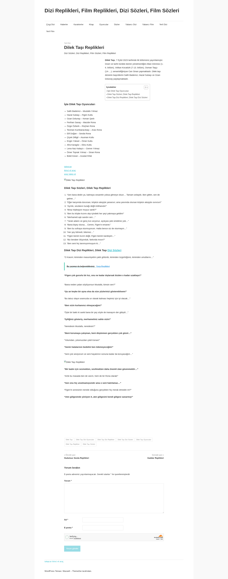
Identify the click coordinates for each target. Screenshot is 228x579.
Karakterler (78, 24)
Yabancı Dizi (131, 24)
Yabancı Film (148, 24)
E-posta (68, 528)
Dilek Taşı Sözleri (89, 444)
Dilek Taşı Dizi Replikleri (105, 440)
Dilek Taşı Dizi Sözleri (125, 440)
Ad (66, 520)
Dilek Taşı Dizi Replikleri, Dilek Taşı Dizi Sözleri (127, 97)
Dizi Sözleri (114, 250)
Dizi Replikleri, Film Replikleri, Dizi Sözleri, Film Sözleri (112, 10)
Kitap (91, 24)
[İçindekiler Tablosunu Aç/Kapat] (144, 87)
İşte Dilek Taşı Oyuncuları (118, 91)
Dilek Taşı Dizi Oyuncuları (85, 440)
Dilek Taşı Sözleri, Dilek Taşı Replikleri (123, 94)
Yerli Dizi (163, 24)
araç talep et (70, 174)
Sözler (117, 24)
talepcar (68, 167)
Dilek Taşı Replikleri (72, 444)
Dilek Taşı (69, 440)
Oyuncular (103, 24)
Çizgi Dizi (50, 24)
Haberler (64, 24)
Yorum (68, 481)
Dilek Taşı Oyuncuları (143, 440)
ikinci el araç (70, 170)
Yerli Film (50, 31)
